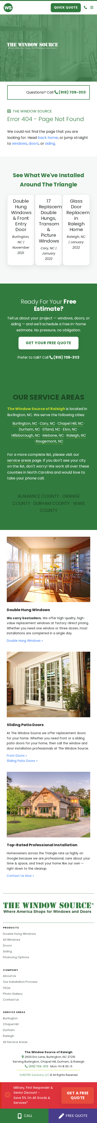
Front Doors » (17, 756)
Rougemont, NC (49, 441)
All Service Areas (15, 1042)
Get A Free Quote (78, 1095)
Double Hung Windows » (25, 641)
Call (27, 1115)
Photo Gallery (13, 994)
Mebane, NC (53, 435)
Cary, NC (47, 423)
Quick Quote (66, 7)
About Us (9, 976)
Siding (7, 951)
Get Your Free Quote (48, 343)
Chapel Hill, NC (70, 423)
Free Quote (76, 1115)
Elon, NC (70, 429)
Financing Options (16, 957)
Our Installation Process (20, 982)
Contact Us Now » (20, 876)
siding (50, 143)
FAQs (6, 988)
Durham (9, 1030)
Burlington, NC (24, 423)
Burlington (10, 1018)
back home (48, 137)
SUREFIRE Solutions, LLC (34, 1075)
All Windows (11, 940)
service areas (19, 460)
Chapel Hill (10, 1024)
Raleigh (8, 1036)
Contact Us (11, 1000)
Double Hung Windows (19, 934)
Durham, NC (29, 429)
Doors (7, 945)
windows (19, 143)
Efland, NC (51, 429)
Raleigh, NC (76, 435)
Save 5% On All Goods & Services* (32, 1100)
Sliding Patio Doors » (22, 761)
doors (34, 143)
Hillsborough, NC (25, 435)
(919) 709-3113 (72, 92)
